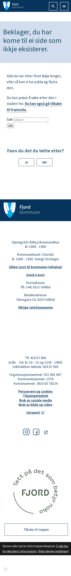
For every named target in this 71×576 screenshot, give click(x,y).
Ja (26, 162)
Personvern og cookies (35, 391)
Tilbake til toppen (36, 529)
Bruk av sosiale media (35, 400)
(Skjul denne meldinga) (53, 551)
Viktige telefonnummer (35, 307)
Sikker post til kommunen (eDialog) (35, 267)
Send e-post (35, 275)
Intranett (33, 412)
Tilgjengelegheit (35, 396)
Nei (44, 162)
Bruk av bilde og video (35, 405)
